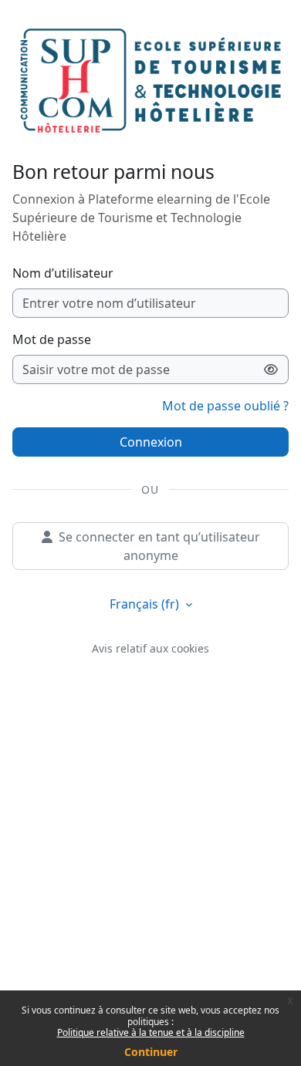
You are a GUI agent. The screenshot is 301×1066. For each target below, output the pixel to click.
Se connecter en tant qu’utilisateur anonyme (159, 546)
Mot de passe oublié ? (225, 405)
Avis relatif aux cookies (150, 648)
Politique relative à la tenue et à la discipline (151, 1032)
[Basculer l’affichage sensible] (271, 369)
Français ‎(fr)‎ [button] (146, 603)
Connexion (151, 441)
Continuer (151, 1051)
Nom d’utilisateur (62, 273)
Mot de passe (51, 339)
